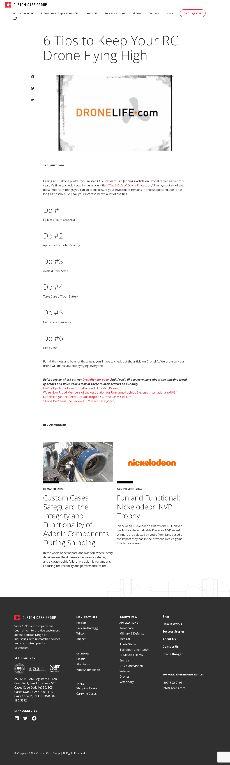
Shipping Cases (86, 688)
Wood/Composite (88, 670)
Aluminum (83, 664)
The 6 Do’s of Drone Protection (130, 185)
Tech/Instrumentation (134, 650)
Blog (166, 616)
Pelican (81, 623)
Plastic (80, 659)
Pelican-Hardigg (87, 628)
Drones (124, 677)
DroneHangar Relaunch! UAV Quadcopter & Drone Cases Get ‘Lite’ (87, 397)
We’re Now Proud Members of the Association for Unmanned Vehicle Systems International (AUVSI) (110, 392)
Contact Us (171, 647)
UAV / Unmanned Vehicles (131, 668)
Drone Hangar (173, 654)
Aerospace (126, 628)
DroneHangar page (96, 380)
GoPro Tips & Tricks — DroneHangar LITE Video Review (80, 388)
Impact (81, 639)
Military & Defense (131, 633)
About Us (169, 639)
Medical (124, 639)
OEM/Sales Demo (131, 655)
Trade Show (127, 644)
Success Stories (174, 631)
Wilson (81, 633)
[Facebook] (34, 718)
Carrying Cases (86, 694)
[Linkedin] (16, 718)
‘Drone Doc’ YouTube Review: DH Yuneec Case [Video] (79, 401)
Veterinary (126, 682)
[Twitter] (25, 718)
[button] (33, 79)
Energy (124, 660)
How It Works (172, 624)
